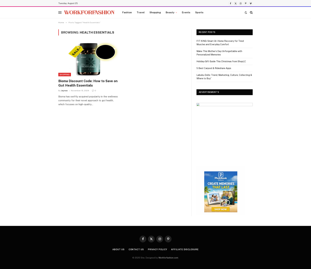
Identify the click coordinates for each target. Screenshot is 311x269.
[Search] (251, 12)
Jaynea (64, 90)
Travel (141, 12)
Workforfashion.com (168, 258)
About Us (118, 249)
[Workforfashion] (89, 12)
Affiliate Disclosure (184, 249)
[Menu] (60, 12)
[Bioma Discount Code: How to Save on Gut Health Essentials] (88, 59)
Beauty (170, 12)
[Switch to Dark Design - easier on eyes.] (246, 12)
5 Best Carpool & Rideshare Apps (213, 68)
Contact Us (136, 249)
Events (186, 12)
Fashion (127, 12)
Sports (199, 12)
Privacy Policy (157, 249)
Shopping (155, 12)
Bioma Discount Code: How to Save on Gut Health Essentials (88, 83)
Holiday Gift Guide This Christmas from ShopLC (221, 61)
